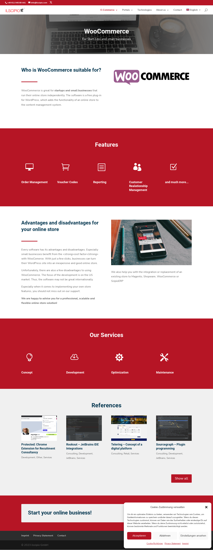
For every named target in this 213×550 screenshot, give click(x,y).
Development (28, 457)
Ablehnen (165, 535)
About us (161, 10)
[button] (206, 507)
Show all (181, 478)
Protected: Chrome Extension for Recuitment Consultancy (38, 448)
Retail (126, 453)
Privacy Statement (173, 543)
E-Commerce (107, 10)
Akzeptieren (139, 535)
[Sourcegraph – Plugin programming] (174, 428)
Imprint (185, 543)
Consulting (72, 453)
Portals (126, 10)
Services (47, 457)
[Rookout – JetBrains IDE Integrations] (84, 428)
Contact (177, 10)
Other (39, 457)
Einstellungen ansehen (193, 535)
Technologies (144, 10)
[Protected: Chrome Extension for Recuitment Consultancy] (39, 428)
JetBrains (71, 458)
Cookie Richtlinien (155, 543)
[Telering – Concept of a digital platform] (129, 428)
